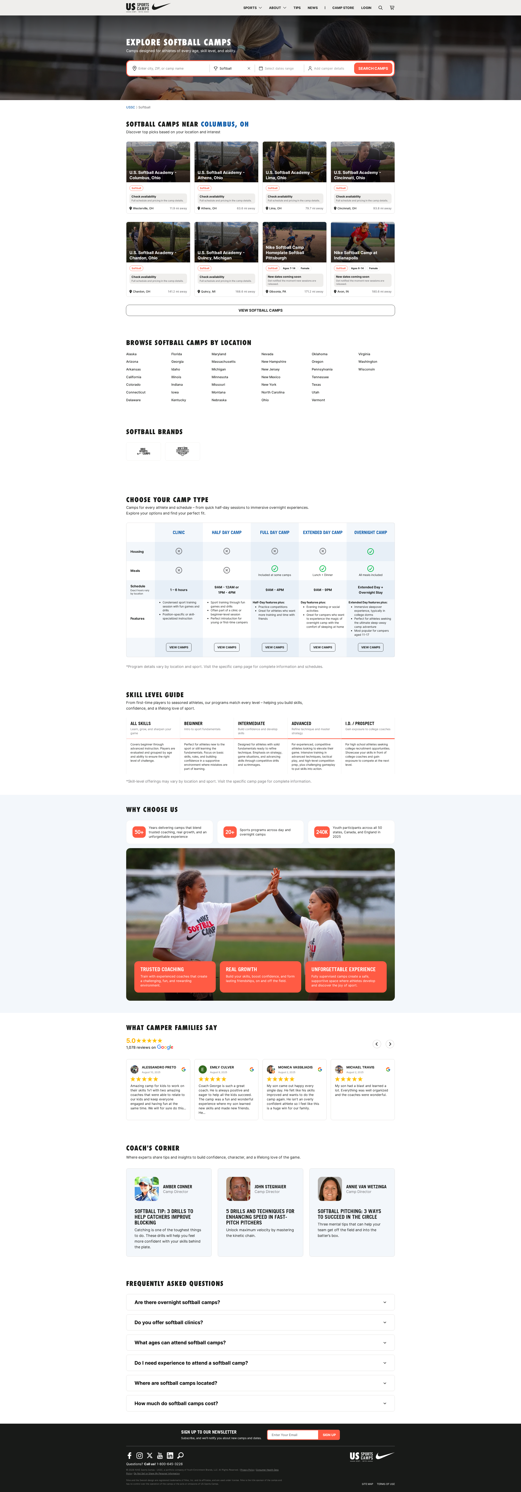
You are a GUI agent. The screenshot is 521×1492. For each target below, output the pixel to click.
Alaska (131, 354)
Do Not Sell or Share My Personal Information (157, 1473)
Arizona (132, 361)
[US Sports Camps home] (148, 7)
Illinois (176, 377)
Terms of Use (386, 1483)
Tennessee (320, 377)
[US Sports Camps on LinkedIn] (170, 1455)
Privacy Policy (247, 1469)
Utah (315, 392)
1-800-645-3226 (170, 1464)
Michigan (219, 369)
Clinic (179, 532)
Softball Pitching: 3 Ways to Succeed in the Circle (349, 1214)
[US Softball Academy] (182, 451)
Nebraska (219, 400)
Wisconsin (366, 369)
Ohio (265, 400)
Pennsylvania (322, 369)
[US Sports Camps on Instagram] (139, 1455)
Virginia (364, 354)
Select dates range (279, 68)
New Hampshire (274, 361)
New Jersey (271, 369)
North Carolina (273, 392)
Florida (176, 354)
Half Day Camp (227, 532)
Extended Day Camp (323, 532)
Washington (367, 361)
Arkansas (133, 369)
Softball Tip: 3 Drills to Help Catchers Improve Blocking (164, 1217)
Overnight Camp (370, 532)
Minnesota (220, 377)
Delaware (133, 400)
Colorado (133, 384)
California (133, 377)
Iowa (175, 392)
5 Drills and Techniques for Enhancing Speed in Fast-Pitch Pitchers (260, 1217)
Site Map (367, 1483)
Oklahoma (319, 354)
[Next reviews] (390, 1044)
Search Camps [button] (373, 68)
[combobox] (171, 68)
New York (269, 384)
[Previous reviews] (377, 1044)
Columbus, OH (225, 124)
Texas (316, 384)
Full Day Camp (274, 532)
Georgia (177, 361)
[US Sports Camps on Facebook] (129, 1455)
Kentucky (178, 400)
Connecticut (136, 392)
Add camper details (329, 68)
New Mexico (271, 377)
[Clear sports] (249, 68)
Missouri (218, 384)
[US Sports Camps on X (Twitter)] (150, 1455)
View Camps (178, 647)
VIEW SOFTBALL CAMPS (261, 310)
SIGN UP (329, 1435)
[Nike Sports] (143, 451)
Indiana (177, 384)
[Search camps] (180, 1455)
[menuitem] (252, 7)
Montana (218, 392)
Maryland (219, 354)
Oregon (317, 361)
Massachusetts (224, 361)
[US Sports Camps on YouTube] (160, 1455)
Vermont (318, 400)
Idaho (175, 369)
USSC (130, 107)
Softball (226, 68)
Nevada (267, 354)
